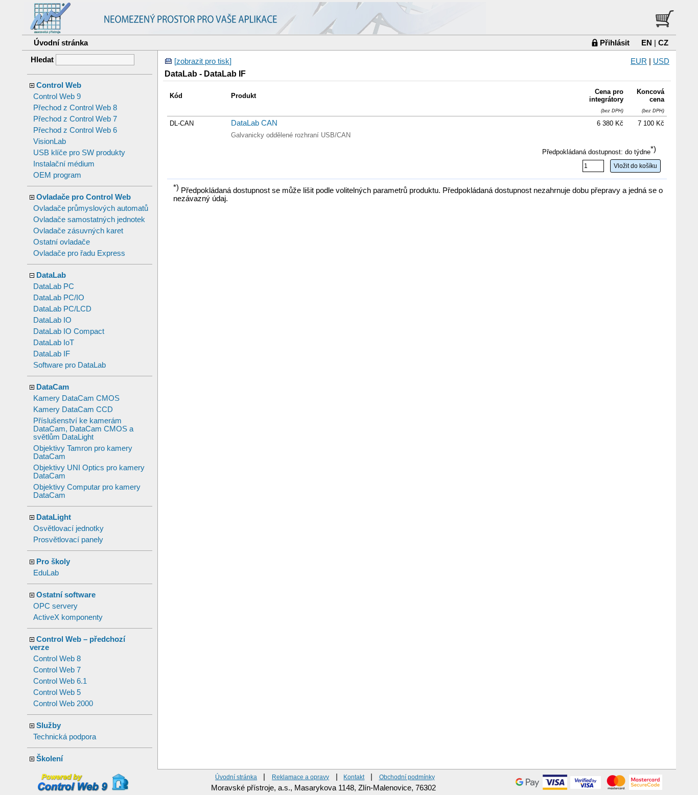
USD (661, 61)
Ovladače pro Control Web (83, 197)
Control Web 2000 (63, 704)
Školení (49, 759)
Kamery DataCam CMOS (76, 398)
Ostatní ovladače (61, 242)
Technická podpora (64, 737)
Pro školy (53, 562)
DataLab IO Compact (68, 331)
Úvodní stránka (61, 42)
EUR (639, 61)
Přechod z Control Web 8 (75, 108)
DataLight (53, 517)
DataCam (52, 387)
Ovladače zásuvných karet (78, 231)
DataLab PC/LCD (62, 309)
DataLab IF (51, 354)
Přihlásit (615, 42)
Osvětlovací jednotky (68, 528)
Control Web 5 (57, 692)
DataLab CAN (254, 123)
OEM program (57, 175)
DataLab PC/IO (58, 298)
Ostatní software (66, 595)
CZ (663, 42)
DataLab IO (52, 320)
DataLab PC (53, 286)
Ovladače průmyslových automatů (90, 208)
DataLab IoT (53, 343)
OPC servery (55, 606)
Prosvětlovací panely (68, 540)
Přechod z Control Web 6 (75, 130)
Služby (48, 725)
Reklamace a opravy (300, 777)
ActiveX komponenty (68, 617)
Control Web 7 (57, 670)
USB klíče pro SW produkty (79, 153)
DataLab (51, 275)
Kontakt (353, 777)
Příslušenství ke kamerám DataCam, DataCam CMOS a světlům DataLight (83, 429)
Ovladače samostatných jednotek (89, 219)
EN (646, 42)
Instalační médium (64, 164)
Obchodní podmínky (407, 777)
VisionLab (49, 141)
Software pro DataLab (69, 365)
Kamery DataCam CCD (73, 409)
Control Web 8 (57, 659)
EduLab (46, 573)
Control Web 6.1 (60, 681)
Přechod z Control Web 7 (75, 119)
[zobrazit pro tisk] (202, 61)
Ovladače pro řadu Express (79, 253)
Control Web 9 (57, 96)
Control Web (58, 85)
